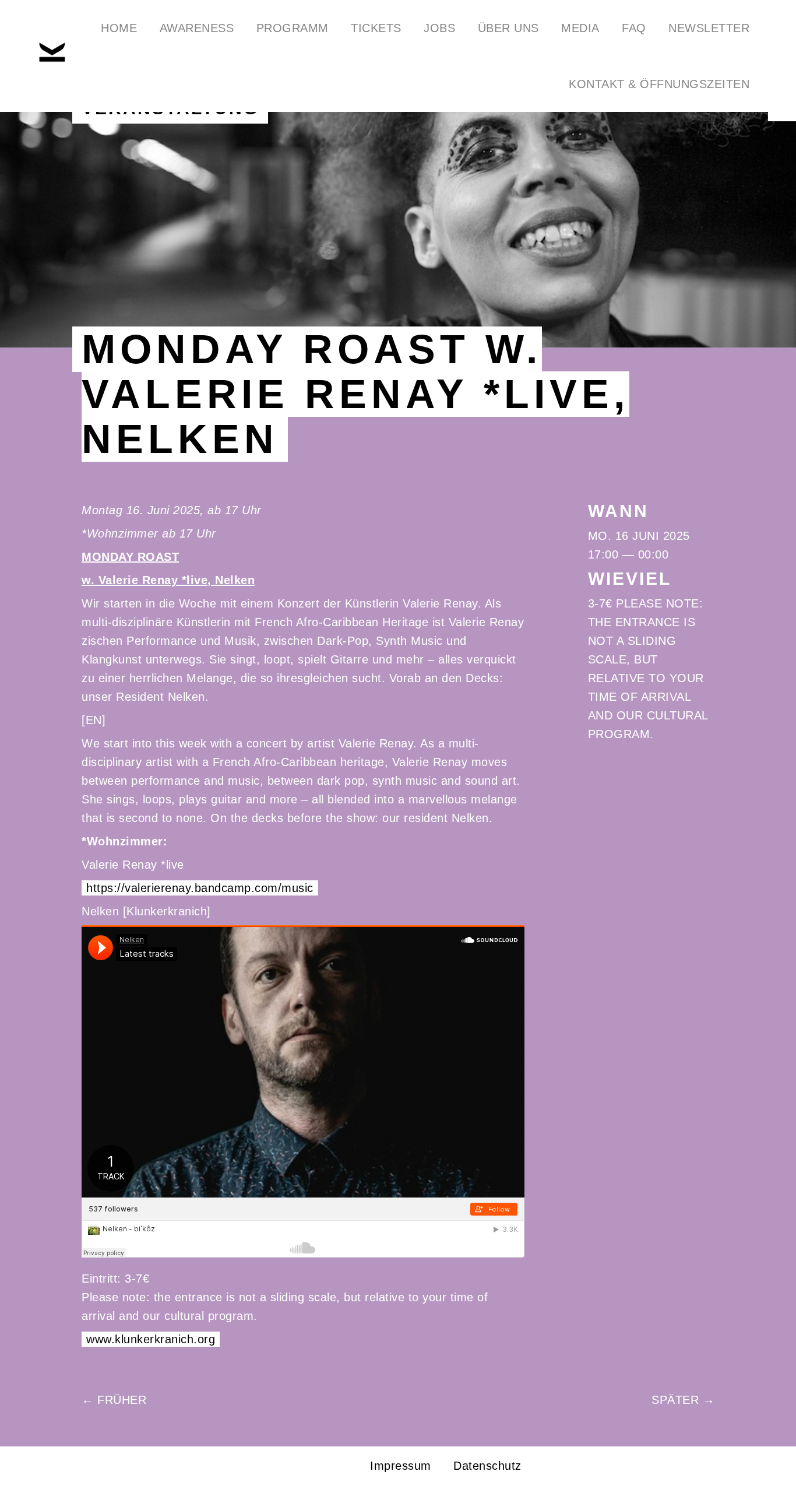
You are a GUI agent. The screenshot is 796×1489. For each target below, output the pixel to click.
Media (580, 28)
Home (119, 28)
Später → (682, 1399)
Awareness (197, 28)
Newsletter (708, 28)
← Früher (114, 1399)
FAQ (634, 28)
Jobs (439, 28)
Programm (292, 28)
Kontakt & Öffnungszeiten (659, 84)
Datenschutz (487, 1465)
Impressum (400, 1465)
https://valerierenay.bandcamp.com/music (200, 888)
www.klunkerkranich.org (150, 1339)
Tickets (376, 28)
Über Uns (508, 28)
